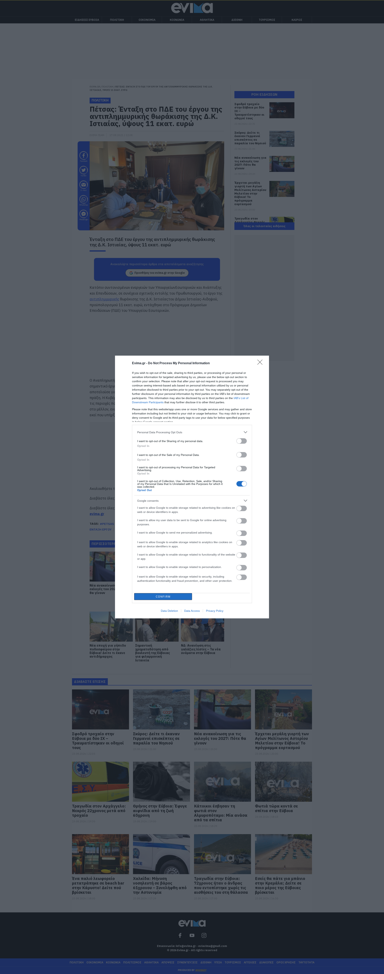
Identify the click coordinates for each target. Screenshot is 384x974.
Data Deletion (169, 610)
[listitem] (192, 432)
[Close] (261, 363)
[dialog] (192, 487)
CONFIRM (163, 596)
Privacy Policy (214, 610)
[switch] (241, 441)
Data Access (192, 610)
